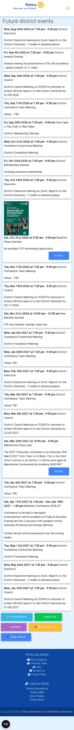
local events (17, 637)
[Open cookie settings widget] (6, 724)
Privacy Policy (38, 674)
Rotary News (37, 699)
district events (47, 627)
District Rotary (37, 696)
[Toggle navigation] (67, 8)
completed (50, 617)
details (59, 255)
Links (38, 667)
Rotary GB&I (37, 692)
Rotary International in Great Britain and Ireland (46, 711)
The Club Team (39, 663)
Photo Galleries (38, 659)
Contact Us (38, 670)
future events (18, 617)
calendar (15, 627)
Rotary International (37, 688)
